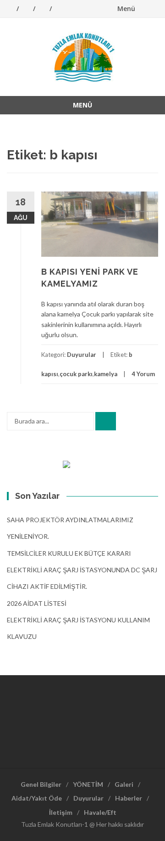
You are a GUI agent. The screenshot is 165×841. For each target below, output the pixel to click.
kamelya (105, 374)
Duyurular (81, 354)
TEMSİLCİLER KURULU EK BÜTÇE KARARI (69, 553)
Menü (126, 8)
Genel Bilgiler (41, 784)
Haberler (128, 798)
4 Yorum (143, 374)
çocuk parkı (76, 374)
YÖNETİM (88, 784)
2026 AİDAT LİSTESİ (36, 603)
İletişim (60, 812)
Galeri (124, 784)
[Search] (105, 421)
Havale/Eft (100, 812)
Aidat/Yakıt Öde (36, 798)
